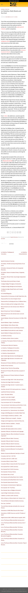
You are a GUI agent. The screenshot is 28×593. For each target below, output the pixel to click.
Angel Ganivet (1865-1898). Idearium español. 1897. (13, 517)
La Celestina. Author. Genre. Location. (9, 338)
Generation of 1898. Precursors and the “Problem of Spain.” (13, 514)
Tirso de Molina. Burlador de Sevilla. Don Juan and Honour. (12, 506)
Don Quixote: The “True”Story (8, 487)
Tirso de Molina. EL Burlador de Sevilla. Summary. (12, 500)
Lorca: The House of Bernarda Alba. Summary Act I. (13, 520)
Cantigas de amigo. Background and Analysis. (11, 286)
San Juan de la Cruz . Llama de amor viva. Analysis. (12, 410)
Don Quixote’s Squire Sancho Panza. (9, 482)
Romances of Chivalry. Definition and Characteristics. (13, 363)
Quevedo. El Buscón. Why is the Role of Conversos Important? (12, 434)
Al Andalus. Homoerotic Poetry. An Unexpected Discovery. (12, 268)
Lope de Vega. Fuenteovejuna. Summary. (10, 493)
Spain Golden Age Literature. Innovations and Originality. (11, 359)
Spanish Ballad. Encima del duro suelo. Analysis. (12, 330)
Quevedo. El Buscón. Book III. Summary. (10, 443)
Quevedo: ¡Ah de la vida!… (7, 426)
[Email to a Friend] (15, 232)
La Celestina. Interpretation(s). (8, 353)
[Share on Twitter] (13, 232)
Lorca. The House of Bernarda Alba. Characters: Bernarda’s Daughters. (12, 535)
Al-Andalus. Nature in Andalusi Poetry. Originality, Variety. (12, 273)
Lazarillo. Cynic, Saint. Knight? (8, 397)
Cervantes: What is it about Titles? (9, 461)
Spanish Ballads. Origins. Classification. (10, 322)
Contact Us (10, 589)
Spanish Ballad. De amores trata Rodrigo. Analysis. (12, 327)
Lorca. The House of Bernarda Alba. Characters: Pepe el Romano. (14, 543)
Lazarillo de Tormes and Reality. (8, 399)
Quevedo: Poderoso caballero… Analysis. (10, 423)
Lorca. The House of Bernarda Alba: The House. (12, 527)
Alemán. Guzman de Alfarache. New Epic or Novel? (12, 453)
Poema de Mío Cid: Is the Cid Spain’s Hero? (11, 298)
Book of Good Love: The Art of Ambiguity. (10, 311)
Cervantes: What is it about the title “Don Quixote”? (13, 463)
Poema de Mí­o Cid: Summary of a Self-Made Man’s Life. (14, 296)
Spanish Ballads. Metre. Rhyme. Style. (9, 325)
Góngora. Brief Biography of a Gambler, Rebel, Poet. (13, 413)
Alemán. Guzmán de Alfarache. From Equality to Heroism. (12, 449)
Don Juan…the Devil (6, 503)
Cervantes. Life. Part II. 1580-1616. (9, 458)
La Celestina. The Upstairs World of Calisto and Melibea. (12, 341)
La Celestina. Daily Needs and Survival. (10, 350)
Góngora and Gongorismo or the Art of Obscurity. (12, 420)
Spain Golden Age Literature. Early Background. (12, 355)
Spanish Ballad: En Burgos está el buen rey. (11, 333)
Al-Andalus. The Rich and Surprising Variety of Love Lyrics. (13, 264)
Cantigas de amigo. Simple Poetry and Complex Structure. (12, 290)
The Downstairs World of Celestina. (9, 345)
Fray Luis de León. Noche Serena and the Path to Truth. (13, 405)
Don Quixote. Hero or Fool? (7, 474)
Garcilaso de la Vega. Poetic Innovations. (10, 382)
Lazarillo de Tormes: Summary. (8, 391)
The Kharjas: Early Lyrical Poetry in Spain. (10, 281)
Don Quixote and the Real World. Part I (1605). (12, 477)
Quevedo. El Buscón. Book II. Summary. (10, 441)
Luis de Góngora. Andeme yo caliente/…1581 (11, 415)
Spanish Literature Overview (7, 261)
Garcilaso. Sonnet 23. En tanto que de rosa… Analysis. (13, 389)
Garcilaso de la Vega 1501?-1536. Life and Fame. (12, 379)
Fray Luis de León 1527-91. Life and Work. (11, 402)
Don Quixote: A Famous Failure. (8, 471)
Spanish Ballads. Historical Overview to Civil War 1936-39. (14, 318)
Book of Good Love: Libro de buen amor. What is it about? (12, 307)
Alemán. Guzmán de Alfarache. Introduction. (11, 446)
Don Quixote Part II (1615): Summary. (10, 469)
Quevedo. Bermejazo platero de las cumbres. (11, 428)
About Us (5, 589)
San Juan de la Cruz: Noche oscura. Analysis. (11, 407)
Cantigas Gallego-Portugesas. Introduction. (11, 283)
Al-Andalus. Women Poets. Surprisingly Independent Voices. (13, 277)
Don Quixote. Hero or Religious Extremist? (11, 490)
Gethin (15, 16)
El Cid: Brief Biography (6, 293)
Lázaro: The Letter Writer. (7, 394)
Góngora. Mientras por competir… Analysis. (11, 418)
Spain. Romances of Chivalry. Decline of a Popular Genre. (12, 376)
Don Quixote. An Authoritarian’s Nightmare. (11, 485)
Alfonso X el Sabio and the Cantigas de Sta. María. (12, 304)
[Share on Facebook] (10, 232)
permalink (3, 238)
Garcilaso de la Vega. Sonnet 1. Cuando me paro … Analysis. (12, 385)
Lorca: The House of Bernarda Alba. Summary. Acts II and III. (13, 523)
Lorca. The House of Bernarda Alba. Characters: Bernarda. (12, 530)
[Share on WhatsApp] (8, 232)
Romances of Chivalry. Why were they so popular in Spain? (13, 371)
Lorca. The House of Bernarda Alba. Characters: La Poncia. (12, 539)
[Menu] (2, 4)
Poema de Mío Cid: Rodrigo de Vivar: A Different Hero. (13, 301)
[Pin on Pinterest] (18, 232)
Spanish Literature (5, 9)
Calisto (5, 116)
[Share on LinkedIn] (20, 232)
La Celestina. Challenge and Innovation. (10, 348)
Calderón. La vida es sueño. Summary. (9, 495)
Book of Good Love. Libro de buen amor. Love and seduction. (12, 314)
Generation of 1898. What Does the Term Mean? (12, 510)
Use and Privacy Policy (19, 589)
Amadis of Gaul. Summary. (7, 365)
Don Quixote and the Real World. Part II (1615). (12, 479)
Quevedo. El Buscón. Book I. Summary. (10, 438)
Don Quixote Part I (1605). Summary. (9, 466)
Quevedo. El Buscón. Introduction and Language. (12, 431)
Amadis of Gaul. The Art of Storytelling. (10, 368)
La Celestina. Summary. (6, 335)
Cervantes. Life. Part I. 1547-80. (8, 456)
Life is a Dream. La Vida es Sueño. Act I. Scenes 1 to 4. (13, 498)
